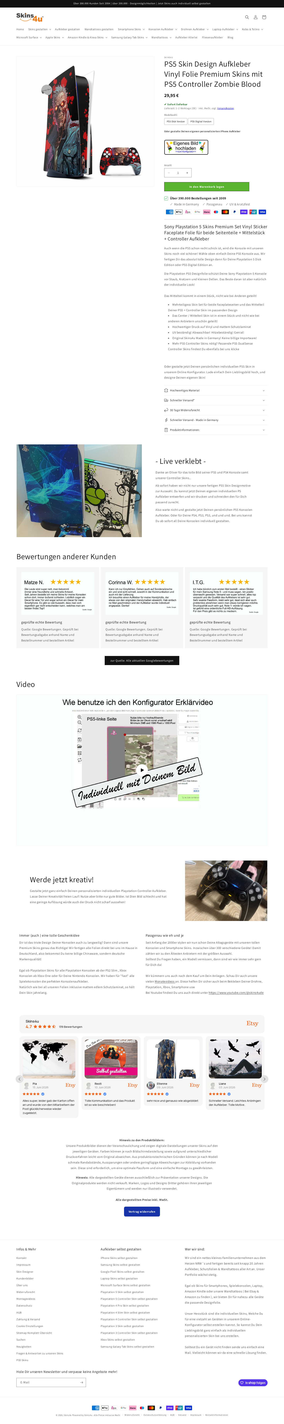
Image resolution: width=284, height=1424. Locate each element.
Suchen (21, 1339)
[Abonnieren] (81, 1382)
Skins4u (68, 1415)
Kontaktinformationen (216, 1415)
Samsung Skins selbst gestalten (120, 1264)
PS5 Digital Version (200, 121)
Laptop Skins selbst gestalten (119, 1278)
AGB (19, 1312)
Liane (160, 1083)
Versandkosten (225, 108)
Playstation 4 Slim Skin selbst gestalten (125, 1312)
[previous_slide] (19, 1079)
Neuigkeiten (23, 1346)
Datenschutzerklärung (155, 1415)
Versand (182, 1415)
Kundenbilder (25, 1278)
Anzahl (168, 165)
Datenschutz (24, 1305)
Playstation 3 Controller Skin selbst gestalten (129, 1333)
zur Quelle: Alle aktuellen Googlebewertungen (142, 660)
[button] (39, 29)
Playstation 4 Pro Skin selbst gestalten (125, 1305)
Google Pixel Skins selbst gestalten (123, 1271)
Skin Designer (24, 1271)
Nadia (223, 1083)
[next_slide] (264, 1079)
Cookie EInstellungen (29, 1326)
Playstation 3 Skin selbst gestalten (122, 1326)
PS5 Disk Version (176, 121)
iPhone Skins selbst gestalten (119, 1258)
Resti (36, 1083)
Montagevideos (25, 1299)
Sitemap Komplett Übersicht (34, 1333)
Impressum (23, 1264)
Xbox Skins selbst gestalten (118, 1339)
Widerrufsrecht (25, 1292)
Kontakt (21, 1258)
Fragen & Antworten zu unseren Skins (39, 1353)
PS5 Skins (22, 1360)
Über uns (22, 1285)
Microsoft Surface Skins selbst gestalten (126, 1285)
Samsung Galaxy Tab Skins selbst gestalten (127, 1346)
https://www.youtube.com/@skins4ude (236, 993)
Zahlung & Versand (28, 1319)
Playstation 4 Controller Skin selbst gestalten (129, 1319)
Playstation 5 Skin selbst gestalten (122, 1292)
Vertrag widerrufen (142, 1211)
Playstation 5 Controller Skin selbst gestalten (129, 1299)
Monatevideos (165, 981)
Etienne (100, 1083)
